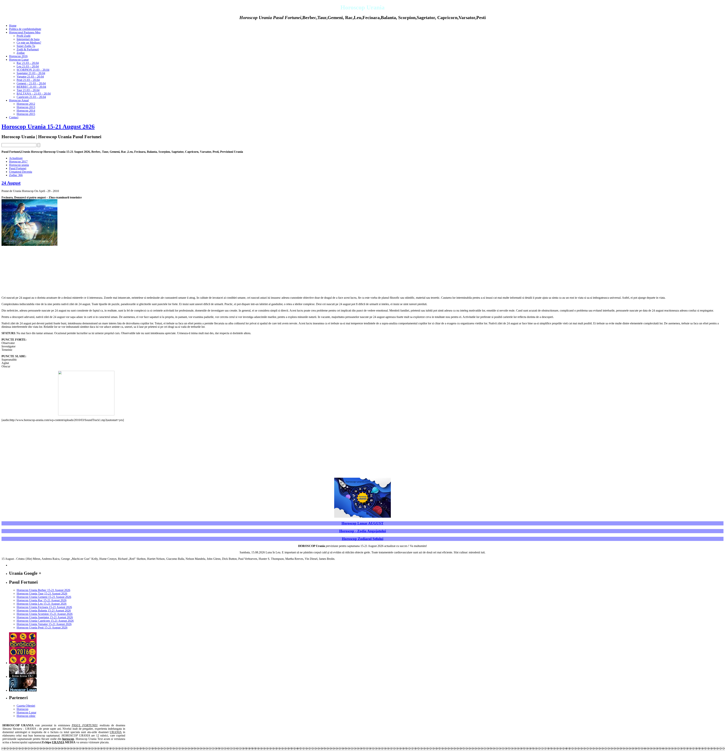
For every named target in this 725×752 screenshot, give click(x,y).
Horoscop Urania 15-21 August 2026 (48, 126)
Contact (13, 117)
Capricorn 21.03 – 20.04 (31, 97)
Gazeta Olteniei (26, 705)
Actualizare (16, 158)
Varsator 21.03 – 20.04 (30, 76)
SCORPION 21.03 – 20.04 (33, 69)
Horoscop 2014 (26, 110)
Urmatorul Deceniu (20, 171)
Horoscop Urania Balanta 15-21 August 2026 (44, 610)
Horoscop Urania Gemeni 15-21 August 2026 (44, 597)
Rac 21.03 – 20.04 (28, 63)
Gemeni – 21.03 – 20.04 (31, 83)
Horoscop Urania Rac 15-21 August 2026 (41, 600)
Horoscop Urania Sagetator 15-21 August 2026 (45, 617)
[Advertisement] (30, 269)
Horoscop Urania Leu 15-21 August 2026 (41, 603)
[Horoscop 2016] (23, 662)
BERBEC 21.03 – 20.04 (31, 86)
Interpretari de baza (28, 39)
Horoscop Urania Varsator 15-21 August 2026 (44, 624)
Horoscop (22, 709)
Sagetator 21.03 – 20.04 (31, 73)
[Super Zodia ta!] (23, 676)
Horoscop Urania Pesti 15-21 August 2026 (42, 627)
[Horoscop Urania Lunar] (23, 690)
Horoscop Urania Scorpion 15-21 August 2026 (44, 613)
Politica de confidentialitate (25, 29)
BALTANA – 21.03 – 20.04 (34, 93)
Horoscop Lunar (19, 59)
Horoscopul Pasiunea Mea (24, 32)
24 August (11, 182)
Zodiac (21, 52)
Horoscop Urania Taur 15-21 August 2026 (42, 593)
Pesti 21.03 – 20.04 (28, 80)
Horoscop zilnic (26, 715)
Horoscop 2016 (18, 56)
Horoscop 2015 (26, 114)
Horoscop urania (19, 165)
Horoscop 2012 (26, 103)
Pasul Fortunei (17, 168)
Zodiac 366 (16, 175)
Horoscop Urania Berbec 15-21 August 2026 (43, 590)
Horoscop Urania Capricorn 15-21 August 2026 (45, 620)
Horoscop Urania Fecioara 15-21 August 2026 (44, 607)
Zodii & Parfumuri (28, 49)
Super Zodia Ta (26, 46)
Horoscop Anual (19, 100)
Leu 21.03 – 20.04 (28, 66)
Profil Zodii (23, 35)
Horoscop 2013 (26, 107)
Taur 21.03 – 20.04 (28, 90)
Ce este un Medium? (29, 42)
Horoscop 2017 (18, 161)
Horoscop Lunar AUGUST (362, 523)
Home (12, 25)
